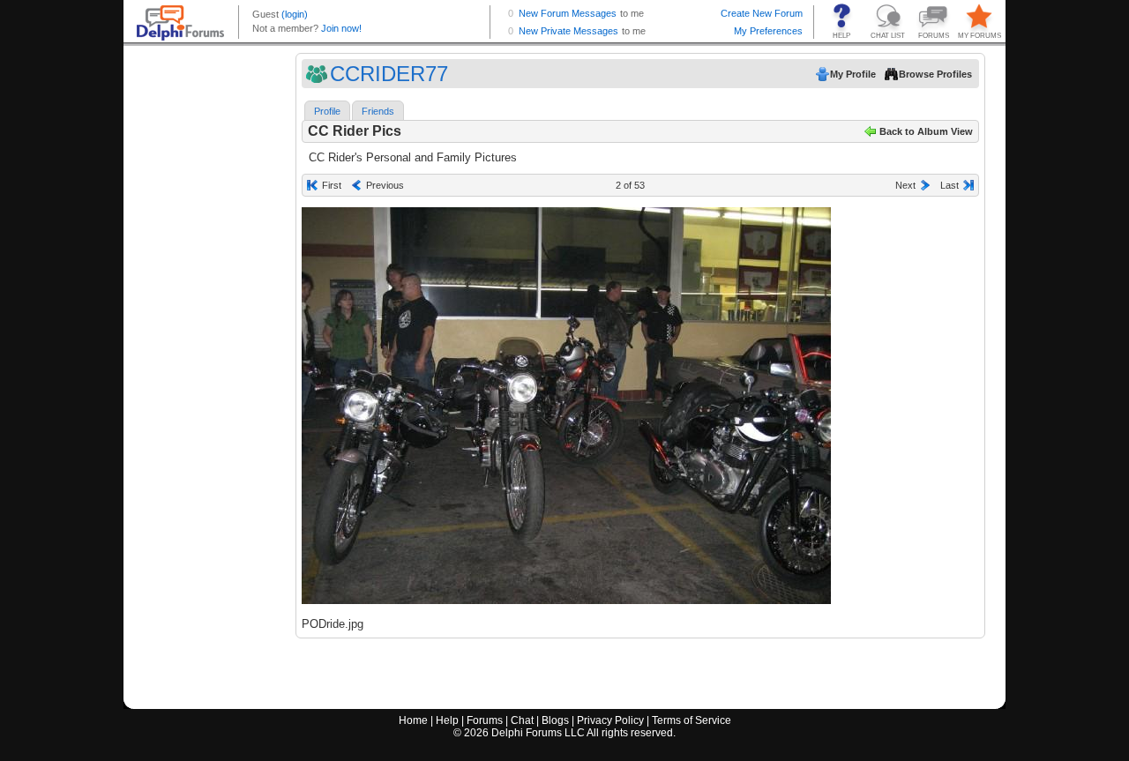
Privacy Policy (610, 720)
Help (447, 720)
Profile (327, 111)
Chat (522, 720)
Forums (485, 720)
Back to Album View (926, 131)
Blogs (555, 720)
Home (413, 720)
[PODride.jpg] (566, 405)
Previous (385, 185)
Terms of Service (691, 720)
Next (905, 185)
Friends (378, 111)
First (331, 185)
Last (949, 185)
